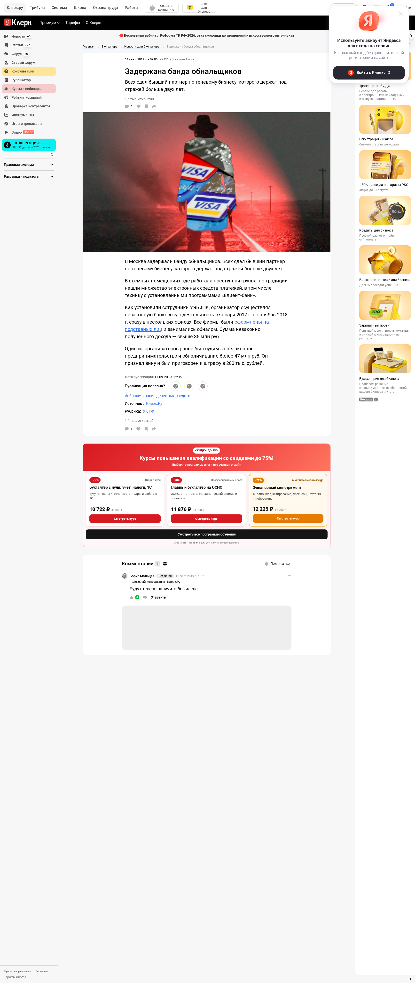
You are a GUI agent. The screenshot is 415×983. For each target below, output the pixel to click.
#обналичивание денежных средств (157, 395)
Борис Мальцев (142, 576)
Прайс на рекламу (17, 971)
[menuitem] (29, 36)
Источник (134, 403)
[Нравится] (139, 106)
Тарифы (72, 22)
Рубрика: (133, 411)
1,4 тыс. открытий (139, 421)
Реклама (41, 971)
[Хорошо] (175, 386)
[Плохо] (203, 386)
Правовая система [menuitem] (19, 165)
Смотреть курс (125, 518)
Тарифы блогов (15, 977)
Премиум (47, 22)
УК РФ (163, 59)
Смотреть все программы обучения (207, 534)
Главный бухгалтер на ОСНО (196, 487)
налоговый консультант (147, 581)
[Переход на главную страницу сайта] (18, 22)
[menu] (31, 92)
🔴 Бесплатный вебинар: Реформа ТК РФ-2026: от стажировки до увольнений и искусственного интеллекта (206, 35)
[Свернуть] (409, 979)
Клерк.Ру (173, 581)
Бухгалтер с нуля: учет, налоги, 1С (120, 487)
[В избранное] (146, 106)
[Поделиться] (154, 106)
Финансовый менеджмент (277, 487)
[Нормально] (189, 386)
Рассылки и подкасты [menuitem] (21, 176)
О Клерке (94, 22)
